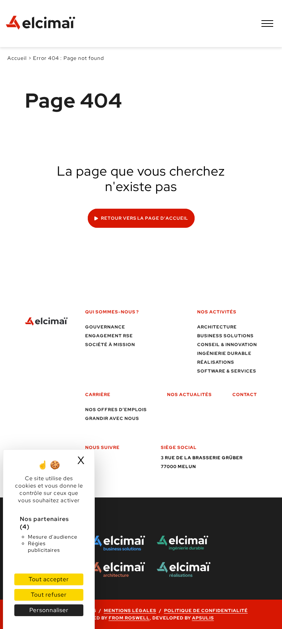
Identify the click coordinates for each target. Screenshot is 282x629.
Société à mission (110, 345)
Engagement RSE (109, 336)
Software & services (226, 371)
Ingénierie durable (224, 353)
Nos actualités (189, 395)
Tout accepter (49, 579)
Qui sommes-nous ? (112, 312)
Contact (244, 395)
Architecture (217, 327)
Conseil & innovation (227, 345)
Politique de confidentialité (206, 611)
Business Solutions (225, 336)
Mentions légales (130, 611)
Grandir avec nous (112, 418)
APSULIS (203, 618)
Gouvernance (105, 327)
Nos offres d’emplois (116, 410)
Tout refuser (49, 595)
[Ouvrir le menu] (267, 23)
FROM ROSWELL (129, 618)
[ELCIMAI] (44, 23)
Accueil (17, 58)
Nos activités (216, 312)
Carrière (98, 395)
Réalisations (215, 362)
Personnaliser (49, 610)
